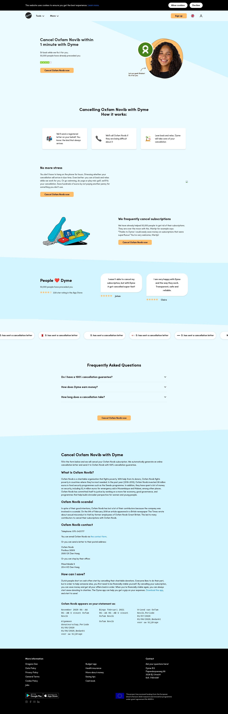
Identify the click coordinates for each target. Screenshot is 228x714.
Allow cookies (178, 5)
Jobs (27, 685)
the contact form (98, 536)
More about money (95, 672)
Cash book (90, 680)
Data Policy (30, 668)
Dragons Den (31, 664)
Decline (196, 5)
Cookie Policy (31, 680)
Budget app (91, 664)
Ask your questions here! (157, 664)
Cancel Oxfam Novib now (56, 70)
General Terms (32, 676)
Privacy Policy (31, 672)
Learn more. (93, 5)
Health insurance (93, 668)
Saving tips (90, 676)
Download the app (154, 590)
